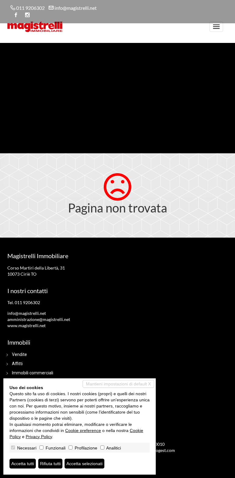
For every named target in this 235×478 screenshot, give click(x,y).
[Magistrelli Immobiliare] (34, 26)
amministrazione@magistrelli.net (38, 319)
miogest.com (163, 450)
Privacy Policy (39, 436)
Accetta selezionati (84, 463)
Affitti (17, 363)
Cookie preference (83, 430)
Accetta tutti (22, 463)
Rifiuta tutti (50, 463)
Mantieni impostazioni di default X (118, 383)
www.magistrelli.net (26, 325)
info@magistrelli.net (75, 8)
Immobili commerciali (32, 372)
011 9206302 (30, 8)
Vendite (19, 354)
